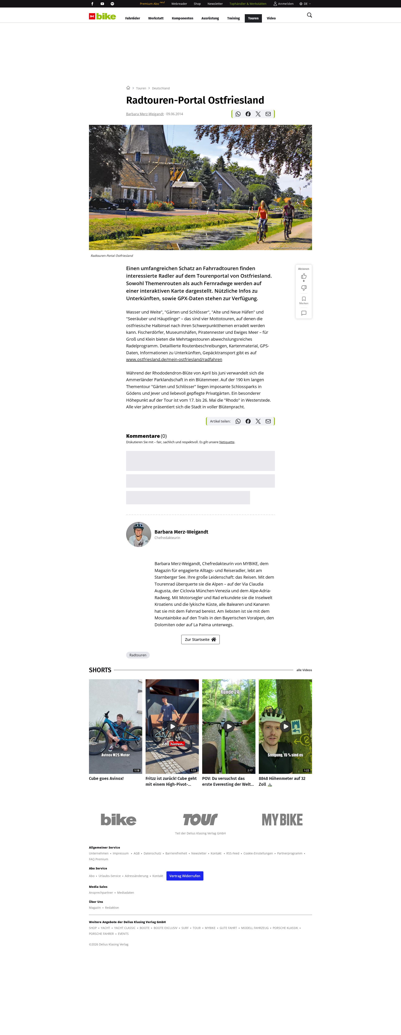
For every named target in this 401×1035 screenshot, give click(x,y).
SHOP (93, 928)
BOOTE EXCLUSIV (165, 928)
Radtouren (137, 655)
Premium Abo (152, 4)
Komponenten (182, 18)
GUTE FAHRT (228, 928)
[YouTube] (102, 3)
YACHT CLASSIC (125, 928)
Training (233, 18)
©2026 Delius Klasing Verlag (108, 944)
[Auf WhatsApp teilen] (238, 113)
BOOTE (145, 928)
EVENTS (123, 934)
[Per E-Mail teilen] (268, 113)
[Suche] (309, 15)
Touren (253, 18)
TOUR (197, 928)
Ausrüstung (210, 18)
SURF (185, 928)
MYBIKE (210, 928)
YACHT (105, 928)
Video (271, 18)
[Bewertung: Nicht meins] (304, 288)
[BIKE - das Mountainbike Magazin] (106, 16)
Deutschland (161, 88)
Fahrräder (132, 18)
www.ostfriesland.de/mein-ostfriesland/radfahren (174, 359)
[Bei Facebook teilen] (248, 113)
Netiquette (226, 442)
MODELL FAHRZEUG (255, 928)
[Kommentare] (304, 313)
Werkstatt (156, 18)
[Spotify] (112, 3)
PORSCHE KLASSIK (285, 928)
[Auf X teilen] (258, 113)
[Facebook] (92, 3)
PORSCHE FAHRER (101, 934)
